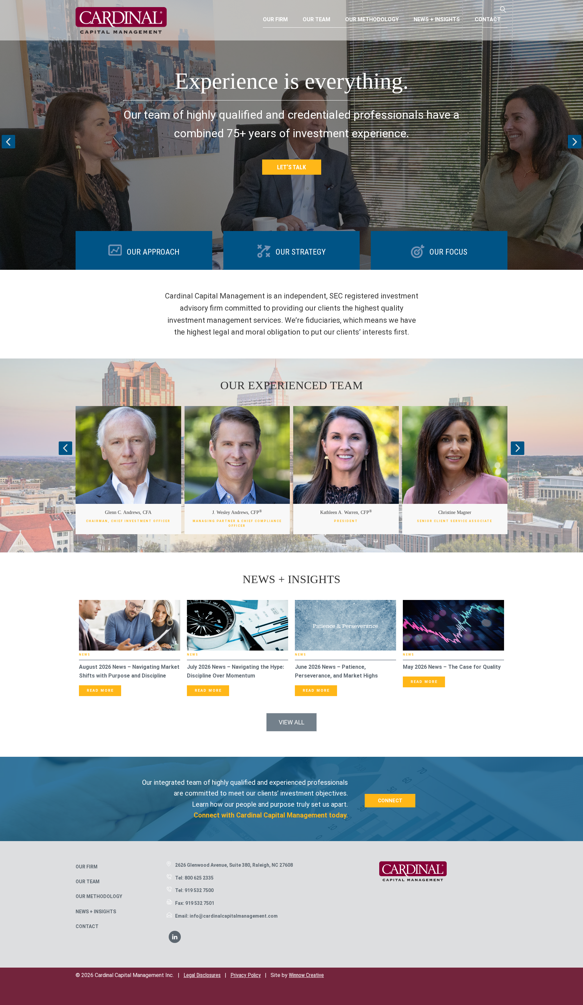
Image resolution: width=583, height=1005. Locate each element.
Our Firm (87, 866)
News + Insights (96, 911)
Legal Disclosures (202, 975)
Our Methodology (99, 896)
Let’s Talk (291, 167)
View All (291, 722)
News (84, 654)
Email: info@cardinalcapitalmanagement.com (226, 916)
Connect (390, 801)
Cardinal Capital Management (121, 20)
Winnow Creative (306, 975)
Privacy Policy (245, 975)
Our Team (88, 881)
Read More (100, 690)
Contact (87, 926)
